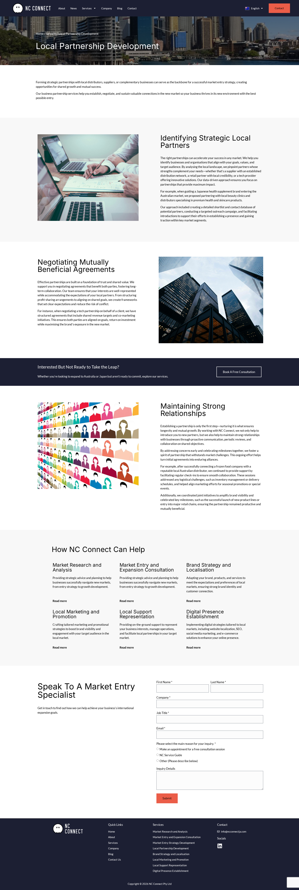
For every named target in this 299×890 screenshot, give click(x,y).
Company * (163, 697)
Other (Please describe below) (179, 761)
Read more (60, 601)
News (73, 8)
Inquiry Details (165, 768)
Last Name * (218, 682)
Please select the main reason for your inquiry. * (186, 743)
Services (51, 33)
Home (40, 33)
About (61, 8)
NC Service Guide (171, 755)
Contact (132, 8)
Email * (160, 728)
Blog (119, 8)
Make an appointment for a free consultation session (192, 749)
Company (106, 8)
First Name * (164, 682)
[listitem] (89, 710)
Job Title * (162, 713)
